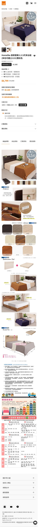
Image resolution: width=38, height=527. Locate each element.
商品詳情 (5, 141)
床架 (10, 9)
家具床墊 (4, 9)
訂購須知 (23, 141)
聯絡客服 (20, 522)
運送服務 (32, 141)
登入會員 (7, 90)
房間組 (16, 9)
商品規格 (14, 141)
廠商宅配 (7, 113)
